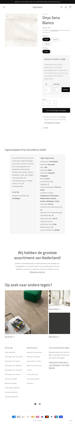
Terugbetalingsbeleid (11, 396)
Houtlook (8, 337)
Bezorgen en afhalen (33, 357)
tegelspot (39, 420)
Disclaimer (30, 383)
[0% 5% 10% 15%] (56, 89)
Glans (46, 51)
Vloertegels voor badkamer (13, 365)
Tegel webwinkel (10, 352)
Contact (29, 370)
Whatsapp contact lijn (37, 272)
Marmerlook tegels (11, 383)
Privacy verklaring (32, 374)
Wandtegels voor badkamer (13, 370)
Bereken (65, 90)
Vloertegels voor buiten (12, 361)
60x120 (55, 39)
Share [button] (46, 128)
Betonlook (53, 337)
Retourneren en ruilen (34, 361)
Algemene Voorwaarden (34, 352)
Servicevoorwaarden (11, 392)
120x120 (47, 44)
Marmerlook (53, 309)
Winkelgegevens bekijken (52, 122)
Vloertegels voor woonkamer (14, 357)
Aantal (44, 99)
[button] (4, 7)
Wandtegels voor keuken (13, 374)
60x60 (46, 39)
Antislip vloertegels (11, 379)
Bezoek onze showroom (34, 365)
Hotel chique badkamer (12, 388)
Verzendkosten (54, 30)
